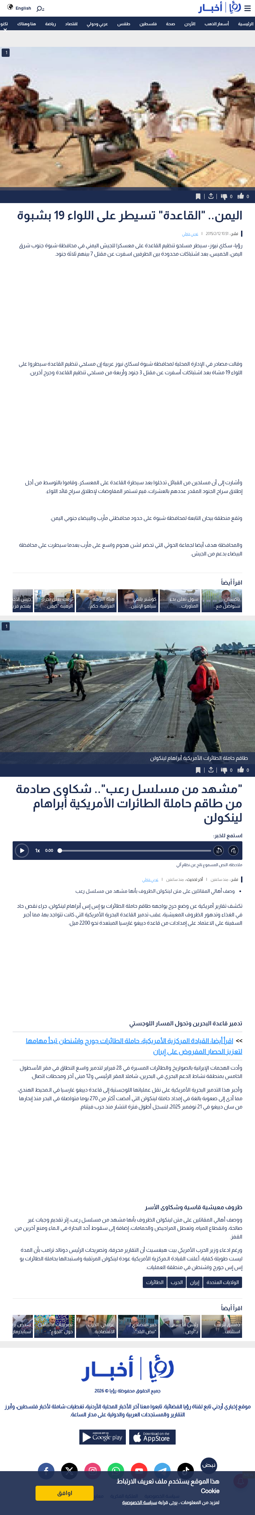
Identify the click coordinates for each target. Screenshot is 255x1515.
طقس (123, 23)
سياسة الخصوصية (139, 1502)
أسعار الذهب (217, 23)
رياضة (50, 23)
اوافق (64, 1493)
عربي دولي (190, 233)
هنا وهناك (26, 23)
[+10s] (233, 851)
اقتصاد (71, 23)
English (23, 8)
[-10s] (218, 851)
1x (37, 850)
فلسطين (148, 23)
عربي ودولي (97, 23)
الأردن (189, 23)
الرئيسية (245, 23)
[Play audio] (22, 850)
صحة (170, 23)
